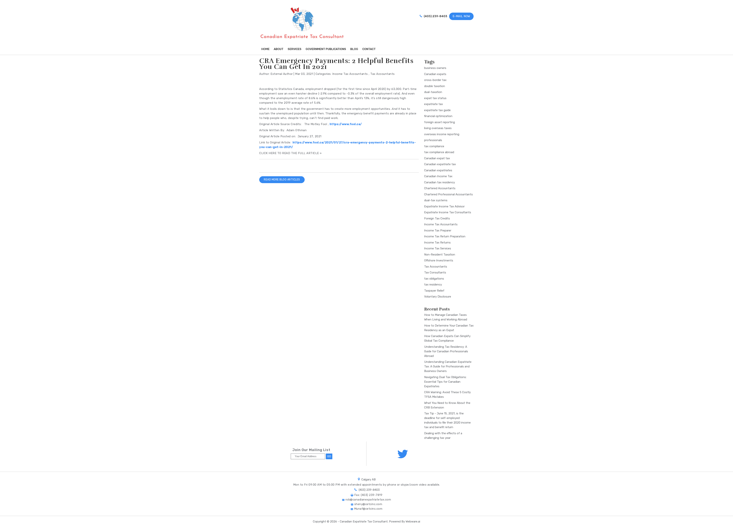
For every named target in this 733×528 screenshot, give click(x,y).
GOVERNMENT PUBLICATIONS (326, 49)
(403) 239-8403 (435, 16)
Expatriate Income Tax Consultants (447, 212)
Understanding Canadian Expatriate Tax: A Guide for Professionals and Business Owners (447, 366)
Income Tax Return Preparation (444, 236)
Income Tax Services (437, 248)
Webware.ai (413, 521)
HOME (265, 49)
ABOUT (278, 49)
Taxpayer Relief (434, 290)
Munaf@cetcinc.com (367, 508)
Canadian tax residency (439, 182)
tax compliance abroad (439, 152)
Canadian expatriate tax (440, 164)
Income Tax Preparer (437, 230)
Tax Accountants (382, 74)
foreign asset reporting (439, 122)
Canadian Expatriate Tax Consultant (364, 521)
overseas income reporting (441, 134)
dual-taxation (433, 92)
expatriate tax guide (437, 110)
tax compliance (434, 146)
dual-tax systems (435, 200)
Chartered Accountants (439, 188)
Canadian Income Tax (438, 176)
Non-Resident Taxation (439, 254)
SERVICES (294, 49)
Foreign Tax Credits (437, 218)
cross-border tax (435, 80)
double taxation (434, 86)
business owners (435, 68)
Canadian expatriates (438, 170)
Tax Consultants (435, 272)
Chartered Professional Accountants (448, 194)
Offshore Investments (438, 260)
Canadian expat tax (437, 158)
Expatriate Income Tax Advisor (444, 206)
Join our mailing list (311, 450)
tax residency (433, 284)
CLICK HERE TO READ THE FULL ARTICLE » (290, 153)
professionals (433, 140)
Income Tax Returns (437, 242)
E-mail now (461, 16)
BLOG (354, 49)
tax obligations (434, 278)
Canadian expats (435, 74)
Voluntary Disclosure (437, 296)
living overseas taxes (438, 128)
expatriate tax (433, 104)
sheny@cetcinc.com (367, 504)
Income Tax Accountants (350, 74)
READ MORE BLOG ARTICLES (282, 179)
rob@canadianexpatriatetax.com (368, 499)
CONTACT (369, 49)
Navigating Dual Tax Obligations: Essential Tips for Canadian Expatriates (445, 381)
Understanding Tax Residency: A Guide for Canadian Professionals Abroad (446, 351)
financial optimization (438, 116)
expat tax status (435, 98)
